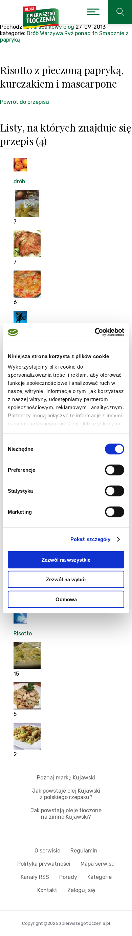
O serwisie (47, 850)
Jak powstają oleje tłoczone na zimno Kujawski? (66, 813)
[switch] (114, 469)
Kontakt (47, 890)
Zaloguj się (81, 890)
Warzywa (51, 33)
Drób (33, 33)
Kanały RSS (35, 877)
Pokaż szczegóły (90, 539)
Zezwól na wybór (66, 579)
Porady (68, 877)
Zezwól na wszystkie (66, 559)
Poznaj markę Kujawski (66, 777)
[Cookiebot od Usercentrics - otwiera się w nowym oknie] (95, 332)
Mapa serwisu (98, 864)
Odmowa (66, 599)
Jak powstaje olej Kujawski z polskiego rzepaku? (66, 794)
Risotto (23, 633)
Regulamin (83, 850)
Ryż (68, 33)
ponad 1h (86, 33)
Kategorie (99, 877)
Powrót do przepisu (24, 102)
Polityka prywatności (43, 864)
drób (19, 181)
